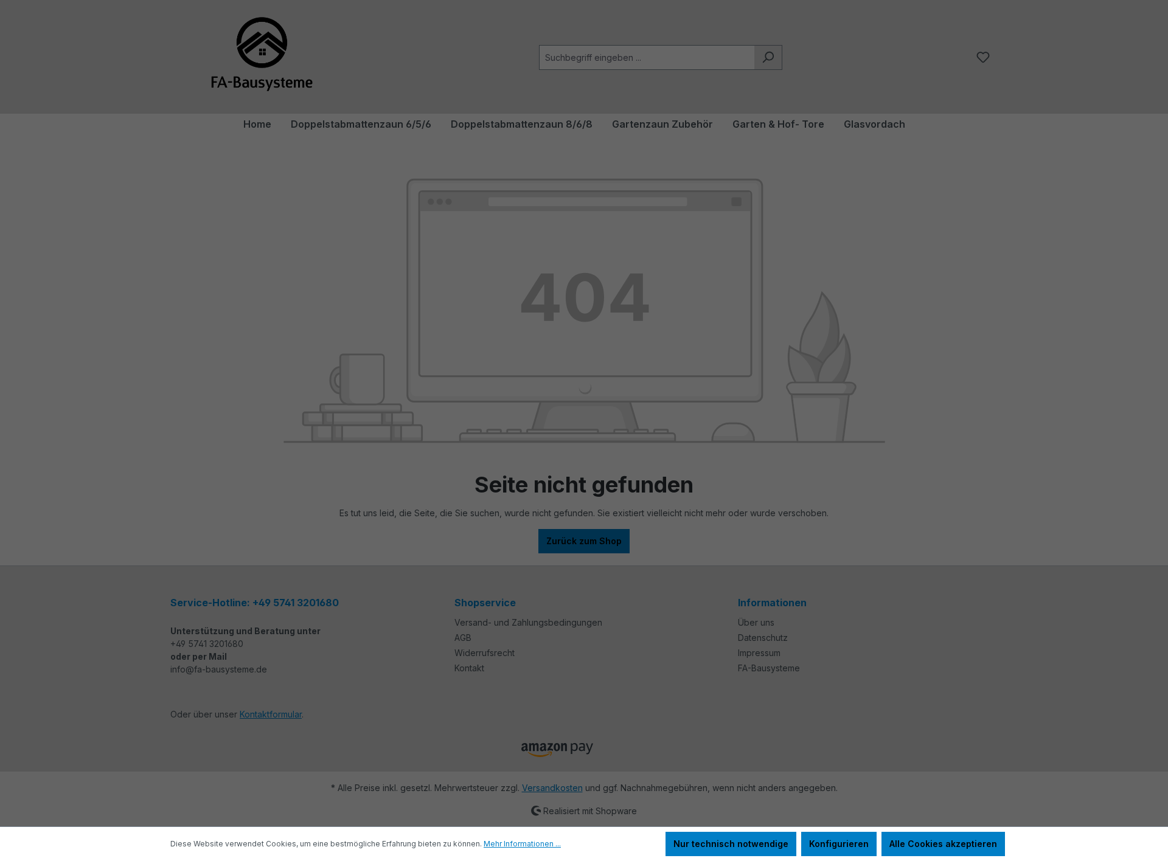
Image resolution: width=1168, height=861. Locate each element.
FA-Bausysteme (769, 668)
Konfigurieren (839, 844)
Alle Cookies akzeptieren (943, 844)
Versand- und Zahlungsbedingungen (528, 622)
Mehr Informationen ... (522, 843)
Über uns (756, 622)
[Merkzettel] (983, 57)
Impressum (759, 653)
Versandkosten (552, 788)
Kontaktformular (271, 714)
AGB (462, 637)
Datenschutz (763, 637)
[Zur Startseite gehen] (261, 55)
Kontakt (469, 668)
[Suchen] (768, 57)
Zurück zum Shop (584, 541)
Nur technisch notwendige (730, 844)
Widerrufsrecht (484, 653)
